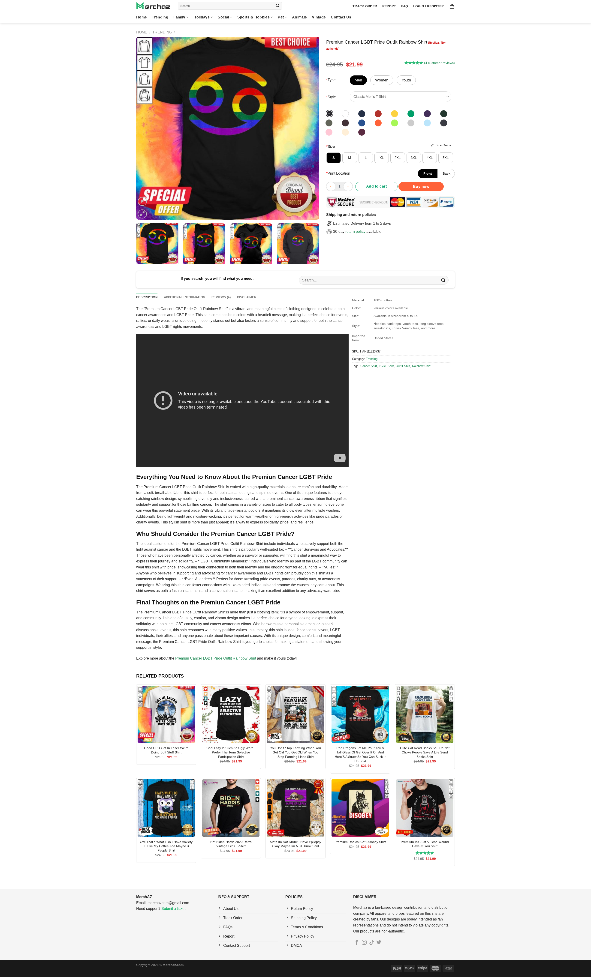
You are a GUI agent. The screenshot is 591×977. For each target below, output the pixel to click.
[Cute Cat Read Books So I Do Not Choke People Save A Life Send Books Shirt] (424, 714)
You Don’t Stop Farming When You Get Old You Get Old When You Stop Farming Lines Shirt (295, 752)
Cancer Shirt (368, 366)
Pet (281, 17)
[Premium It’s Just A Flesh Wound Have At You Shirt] (424, 808)
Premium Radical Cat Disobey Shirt (360, 842)
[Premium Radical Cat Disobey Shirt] (360, 808)
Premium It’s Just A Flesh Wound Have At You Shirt (425, 844)
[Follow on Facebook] (356, 942)
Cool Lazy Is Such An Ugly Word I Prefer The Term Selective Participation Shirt (230, 752)
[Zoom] (142, 213)
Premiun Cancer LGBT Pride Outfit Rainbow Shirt (215, 658)
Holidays (201, 17)
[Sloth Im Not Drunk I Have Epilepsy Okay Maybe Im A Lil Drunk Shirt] (295, 808)
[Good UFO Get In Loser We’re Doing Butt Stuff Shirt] (166, 714)
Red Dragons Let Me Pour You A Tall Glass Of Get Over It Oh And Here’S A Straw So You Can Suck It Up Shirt (360, 754)
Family (179, 17)
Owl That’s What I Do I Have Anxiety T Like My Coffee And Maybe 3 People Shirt (166, 846)
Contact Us (341, 17)
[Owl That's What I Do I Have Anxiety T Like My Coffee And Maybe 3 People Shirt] (166, 808)
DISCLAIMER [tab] (246, 297)
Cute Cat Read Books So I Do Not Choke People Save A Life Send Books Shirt (424, 752)
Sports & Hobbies (253, 17)
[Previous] (146, 128)
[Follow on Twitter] (378, 942)
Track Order (365, 6)
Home (141, 17)
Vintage (319, 17)
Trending (160, 17)
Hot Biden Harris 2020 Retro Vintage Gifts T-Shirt (231, 844)
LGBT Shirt (386, 366)
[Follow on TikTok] (371, 942)
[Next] (309, 128)
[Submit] (278, 6)
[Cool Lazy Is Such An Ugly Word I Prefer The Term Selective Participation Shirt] (230, 714)
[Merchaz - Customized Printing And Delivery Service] (153, 5)
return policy (355, 231)
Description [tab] (146, 297)
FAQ (404, 6)
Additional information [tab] (184, 297)
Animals (299, 17)
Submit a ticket (173, 909)
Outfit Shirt (403, 366)
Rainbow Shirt (421, 366)
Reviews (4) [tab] (221, 297)
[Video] (142, 201)
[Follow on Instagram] (364, 942)
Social (223, 17)
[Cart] (452, 6)
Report (389, 6)
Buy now (421, 186)
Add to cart (376, 186)
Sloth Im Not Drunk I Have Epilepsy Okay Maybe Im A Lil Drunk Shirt (295, 844)
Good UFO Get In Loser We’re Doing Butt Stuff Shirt (166, 750)
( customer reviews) (439, 63)
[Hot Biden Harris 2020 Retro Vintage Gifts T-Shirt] (230, 808)
